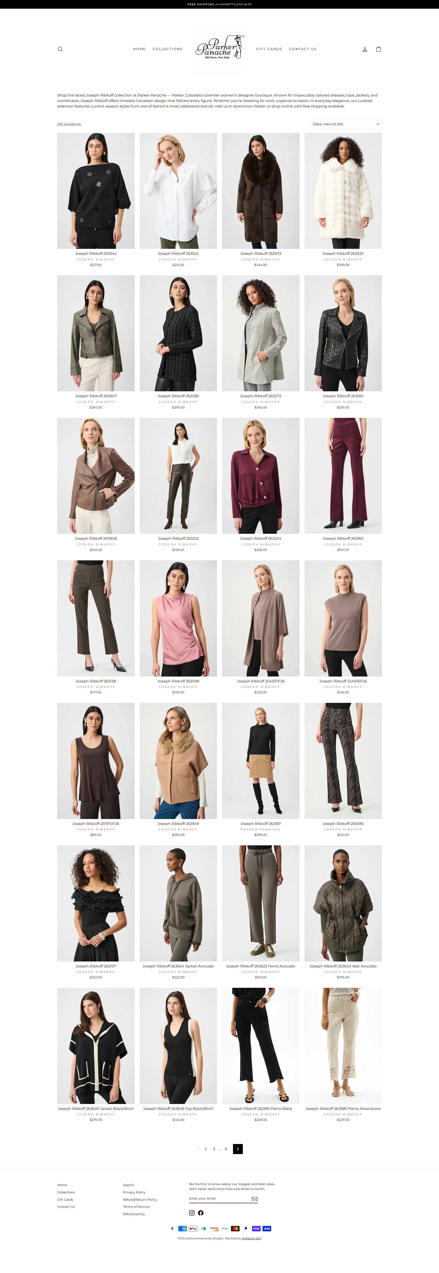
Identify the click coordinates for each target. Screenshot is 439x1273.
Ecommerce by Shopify (206, 1238)
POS (181, 1238)
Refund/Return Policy (140, 1199)
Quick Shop (96, 244)
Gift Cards (269, 49)
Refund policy (134, 1214)
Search (128, 1185)
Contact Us (303, 49)
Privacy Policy (134, 1192)
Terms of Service (136, 1207)
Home (139, 49)
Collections (168, 49)
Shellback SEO (251, 1238)
